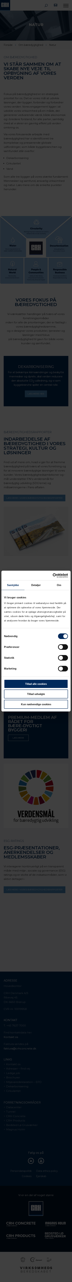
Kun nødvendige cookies (36, 704)
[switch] (63, 647)
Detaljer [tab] (36, 585)
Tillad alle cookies (36, 683)
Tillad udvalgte (36, 694)
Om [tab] (59, 585)
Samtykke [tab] (13, 585)
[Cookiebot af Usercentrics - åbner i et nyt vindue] (52, 575)
